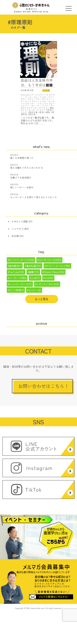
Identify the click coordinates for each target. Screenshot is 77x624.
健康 (48, 112)
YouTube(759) (16, 272)
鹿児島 (32, 114)
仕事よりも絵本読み (20, 177)
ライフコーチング (30, 110)
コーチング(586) (17, 278)
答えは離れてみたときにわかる (26, 167)
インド (39, 97)
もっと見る (41, 299)
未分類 (14, 236)
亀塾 (42, 112)
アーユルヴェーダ (40, 94)
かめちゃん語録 (19, 221)
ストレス (37, 101)
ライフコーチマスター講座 (41, 107)
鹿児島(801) (15, 265)
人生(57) (35, 278)
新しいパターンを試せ (22, 187)
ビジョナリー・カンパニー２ (38, 104)
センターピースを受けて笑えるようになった (33, 197)
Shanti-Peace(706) (54, 272)
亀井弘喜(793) (33, 265)
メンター (50, 105)
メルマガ (46, 90)
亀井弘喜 (33, 112)
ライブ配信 (46, 110)
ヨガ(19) (49, 278)
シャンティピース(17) (20, 284)
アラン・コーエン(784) (58, 265)
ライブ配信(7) (16, 290)
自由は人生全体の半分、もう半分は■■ (37, 82)
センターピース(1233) (50, 260)
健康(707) (34, 272)
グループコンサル (37, 99)
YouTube (26, 94)
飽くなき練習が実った (22, 157)
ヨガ (24, 107)
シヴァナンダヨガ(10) (48, 284)
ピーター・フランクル (37, 103)
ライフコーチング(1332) (21, 260)
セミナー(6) (35, 290)
